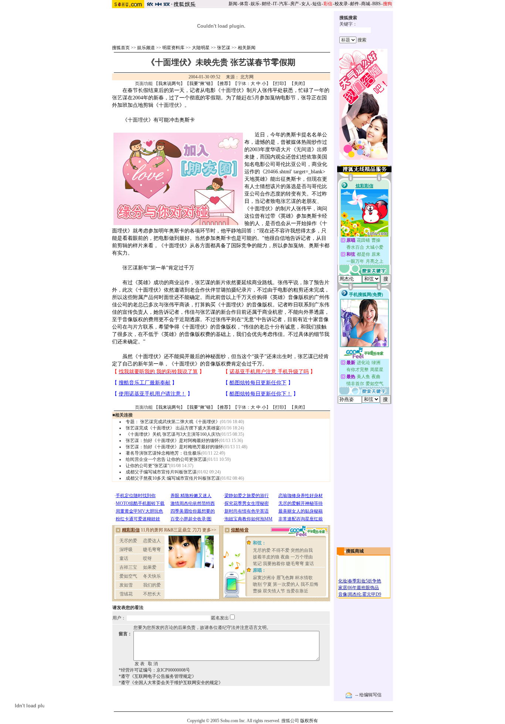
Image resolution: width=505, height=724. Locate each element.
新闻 (232, 3)
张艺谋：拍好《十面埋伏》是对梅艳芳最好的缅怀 (174, 446)
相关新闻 (246, 47)
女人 (305, 3)
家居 (342, 587)
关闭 (298, 83)
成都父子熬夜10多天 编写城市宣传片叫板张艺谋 (173, 478)
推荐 (224, 83)
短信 (316, 3)
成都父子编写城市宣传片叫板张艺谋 (161, 472)
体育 (244, 3)
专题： (132, 421)
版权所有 (309, 720)
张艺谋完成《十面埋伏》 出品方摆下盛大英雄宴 (173, 428)
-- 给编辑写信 (368, 694)
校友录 (341, 3)
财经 (266, 3)
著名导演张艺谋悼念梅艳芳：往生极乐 (163, 453)
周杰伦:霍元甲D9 (364, 594)
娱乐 (255, 3)
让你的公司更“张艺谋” (147, 465)
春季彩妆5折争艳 (364, 581)
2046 (270, 171)
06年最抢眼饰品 (363, 587)
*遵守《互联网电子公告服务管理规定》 (157, 676)
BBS (376, 3)
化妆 (342, 581)
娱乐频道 (146, 47)
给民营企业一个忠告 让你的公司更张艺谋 (166, 459)
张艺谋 (223, 47)
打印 (279, 83)
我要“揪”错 (200, 83)
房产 (294, 3)
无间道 (304, 149)
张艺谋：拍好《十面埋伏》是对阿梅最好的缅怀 (172, 440)
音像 (342, 594)
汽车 (283, 3)
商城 (365, 3)
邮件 (354, 3)
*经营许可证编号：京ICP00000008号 (154, 670)
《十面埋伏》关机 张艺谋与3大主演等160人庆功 (173, 434)
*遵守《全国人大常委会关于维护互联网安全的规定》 (171, 682)
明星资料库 (173, 47)
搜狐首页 (121, 47)
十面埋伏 (231, 90)
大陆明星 (201, 47)
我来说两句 (169, 83)
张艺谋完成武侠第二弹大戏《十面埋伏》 (180, 421)
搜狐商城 (355, 551)
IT (275, 3)
